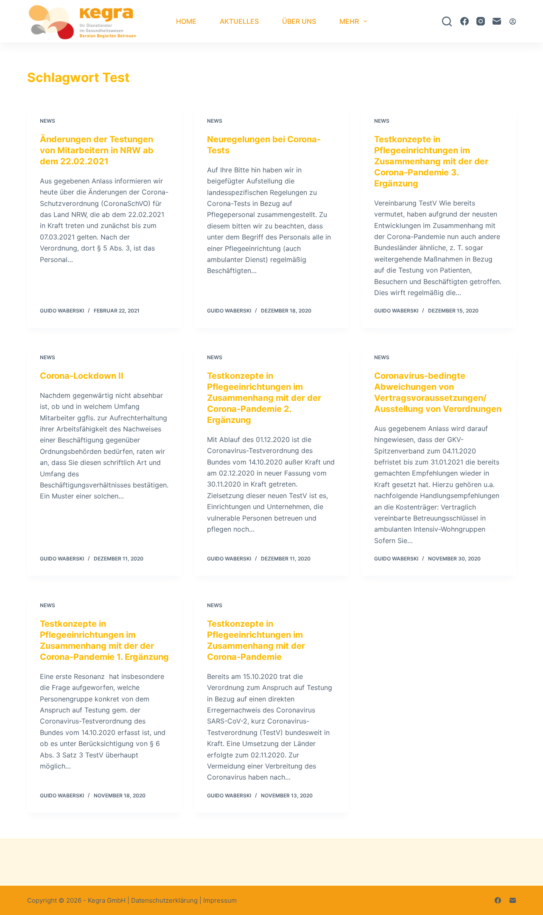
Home (186, 21)
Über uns (299, 21)
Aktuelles (239, 21)
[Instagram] (480, 21)
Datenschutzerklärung (164, 900)
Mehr (349, 21)
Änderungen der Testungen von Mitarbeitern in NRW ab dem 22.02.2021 (97, 150)
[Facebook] (464, 21)
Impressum (220, 900)
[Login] (512, 21)
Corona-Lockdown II (81, 376)
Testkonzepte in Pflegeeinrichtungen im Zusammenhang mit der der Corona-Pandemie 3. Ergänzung (431, 161)
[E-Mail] (497, 21)
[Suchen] (447, 21)
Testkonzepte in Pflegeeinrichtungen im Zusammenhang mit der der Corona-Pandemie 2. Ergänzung (264, 398)
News (47, 121)
